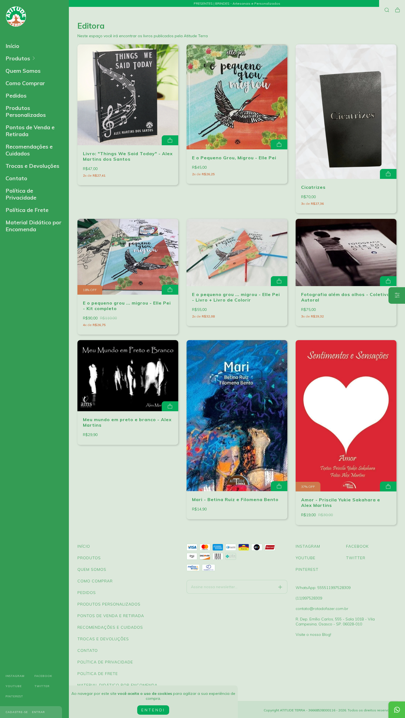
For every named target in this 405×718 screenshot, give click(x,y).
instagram (15, 676)
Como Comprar (25, 83)
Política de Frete (27, 209)
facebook (43, 676)
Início (12, 45)
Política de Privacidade (21, 194)
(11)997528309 (309, 598)
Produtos (18, 58)
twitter (42, 686)
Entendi (153, 710)
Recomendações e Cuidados (29, 150)
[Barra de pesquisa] (387, 10)
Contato (16, 178)
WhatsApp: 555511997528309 (323, 587)
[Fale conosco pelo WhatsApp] (396, 709)
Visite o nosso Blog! (313, 634)
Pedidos (16, 95)
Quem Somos (23, 70)
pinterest (14, 696)
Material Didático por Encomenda (33, 226)
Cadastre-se (17, 712)
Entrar (38, 712)
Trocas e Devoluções (32, 165)
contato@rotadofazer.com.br (322, 608)
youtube (14, 686)
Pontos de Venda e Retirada (30, 131)
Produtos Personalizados (26, 111)
